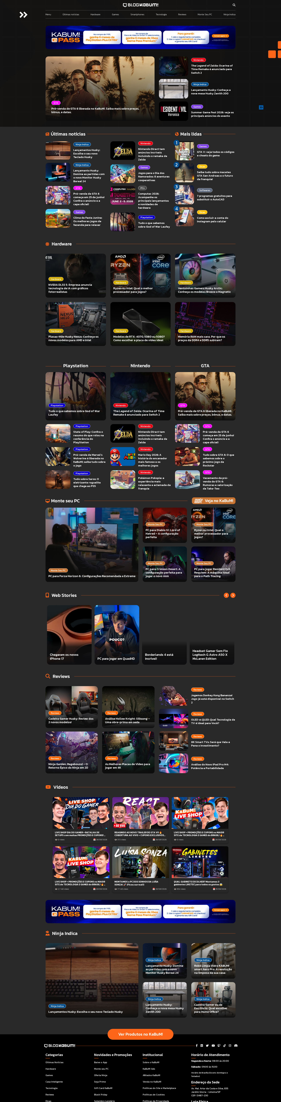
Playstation (146, 217)
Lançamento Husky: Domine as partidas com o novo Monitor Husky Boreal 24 (89, 175)
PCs (142, 188)
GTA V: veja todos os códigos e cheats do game (215, 154)
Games (115, 14)
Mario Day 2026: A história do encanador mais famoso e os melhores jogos (152, 460)
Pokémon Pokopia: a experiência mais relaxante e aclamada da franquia (154, 483)
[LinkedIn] (202, 1046)
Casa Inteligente (54, 1081)
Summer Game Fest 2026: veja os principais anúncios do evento (212, 114)
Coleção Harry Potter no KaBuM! (163, 656)
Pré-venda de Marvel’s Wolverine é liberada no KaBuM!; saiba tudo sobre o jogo (89, 460)
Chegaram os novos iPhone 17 (207, 656)
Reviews (182, 14)
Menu (48, 14)
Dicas (202, 166)
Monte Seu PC (205, 14)
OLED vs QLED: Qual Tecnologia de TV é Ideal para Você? (213, 721)
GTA (78, 188)
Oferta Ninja (100, 1075)
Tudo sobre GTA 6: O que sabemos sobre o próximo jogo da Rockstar (218, 460)
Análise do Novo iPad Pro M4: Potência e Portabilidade (210, 766)
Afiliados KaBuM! (151, 1075)
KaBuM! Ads (149, 1068)
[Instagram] (230, 1046)
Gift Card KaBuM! (103, 1088)
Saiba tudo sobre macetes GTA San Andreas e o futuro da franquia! (215, 175)
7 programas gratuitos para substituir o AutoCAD (214, 197)
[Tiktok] (224, 1046)
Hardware (95, 14)
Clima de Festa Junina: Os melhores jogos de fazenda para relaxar (87, 221)
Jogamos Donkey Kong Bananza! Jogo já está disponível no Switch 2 (212, 698)
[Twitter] (207, 1046)
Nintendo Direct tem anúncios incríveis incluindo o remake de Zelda (152, 154)
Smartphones (137, 14)
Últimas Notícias (54, 1062)
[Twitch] (219, 1046)
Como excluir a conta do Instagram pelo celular (212, 219)
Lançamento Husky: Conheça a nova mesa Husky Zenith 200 (211, 92)
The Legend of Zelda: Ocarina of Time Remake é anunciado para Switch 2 (212, 69)
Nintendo (198, 60)
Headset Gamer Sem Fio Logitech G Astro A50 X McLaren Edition (67, 654)
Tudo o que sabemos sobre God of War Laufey (154, 225)
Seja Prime (100, 1081)
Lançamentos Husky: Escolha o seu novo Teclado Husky (86, 153)
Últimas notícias (71, 14)
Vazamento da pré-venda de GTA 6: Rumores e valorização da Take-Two (218, 483)
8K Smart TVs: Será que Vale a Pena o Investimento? (210, 744)
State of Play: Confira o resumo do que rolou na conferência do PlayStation (88, 437)
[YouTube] (213, 1046)
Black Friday (100, 1094)
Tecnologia (161, 14)
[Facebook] (197, 1046)
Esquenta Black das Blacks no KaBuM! (111, 656)
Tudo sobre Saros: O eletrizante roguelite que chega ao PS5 (87, 482)
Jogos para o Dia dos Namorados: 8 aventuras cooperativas (153, 176)
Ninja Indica (229, 14)
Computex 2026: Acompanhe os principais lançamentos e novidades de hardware (153, 201)
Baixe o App (100, 1062)
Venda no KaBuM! (152, 1081)
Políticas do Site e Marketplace (159, 1088)
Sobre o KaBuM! (151, 1062)
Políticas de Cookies (154, 1094)
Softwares (204, 190)
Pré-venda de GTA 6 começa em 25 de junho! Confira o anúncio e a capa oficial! (88, 199)
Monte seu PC (101, 1068)
